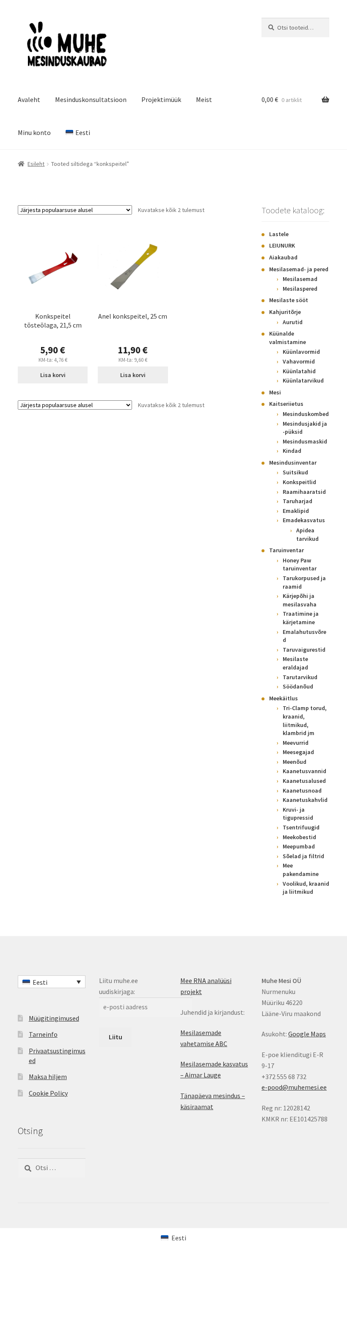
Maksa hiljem (48, 1076)
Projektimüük (161, 99)
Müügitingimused (54, 1018)
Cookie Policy (48, 1093)
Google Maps (307, 1034)
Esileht (36, 164)
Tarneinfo (43, 1034)
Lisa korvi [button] (53, 375)
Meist (204, 99)
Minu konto (34, 132)
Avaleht (29, 99)
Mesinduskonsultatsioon (91, 99)
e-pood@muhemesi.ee (294, 1087)
